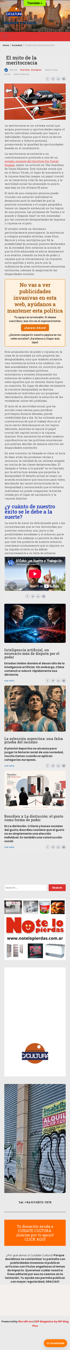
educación (51, 70)
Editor (13, 70)
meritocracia (21, 74)
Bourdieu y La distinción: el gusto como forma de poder (33, 818)
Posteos (25, 70)
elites (7, 74)
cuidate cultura (19, 22)
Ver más (9, 847)
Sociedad (36, 70)
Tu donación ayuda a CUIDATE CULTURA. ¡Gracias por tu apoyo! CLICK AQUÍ (35, 1233)
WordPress (25, 1321)
